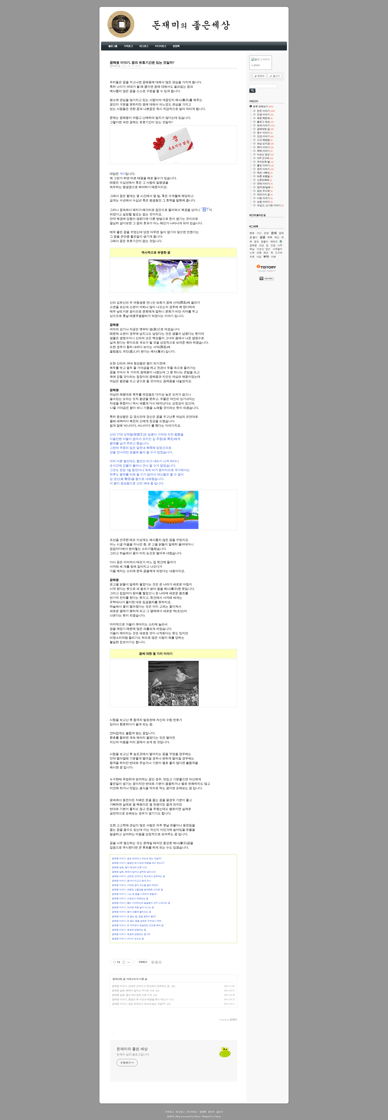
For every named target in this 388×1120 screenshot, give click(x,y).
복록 (269, 237)
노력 (252, 252)
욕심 (252, 249)
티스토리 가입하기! (266, 271)
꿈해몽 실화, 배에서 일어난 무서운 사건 (133, 990)
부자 (266, 256)
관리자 (211, 1112)
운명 (266, 233)
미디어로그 (160, 46)
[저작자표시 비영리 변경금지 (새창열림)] (156, 962)
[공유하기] (123, 962)
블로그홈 (112, 46)
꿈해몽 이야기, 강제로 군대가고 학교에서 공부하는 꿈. (141, 986)
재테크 (273, 241)
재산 (276, 237)
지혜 (273, 256)
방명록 (176, 46)
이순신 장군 (263, 249)
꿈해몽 (253, 245)
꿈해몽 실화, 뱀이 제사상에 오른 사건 (132, 995)
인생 (273, 245)
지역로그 (128, 46)
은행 (259, 252)
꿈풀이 (264, 241)
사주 (279, 245)
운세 (274, 233)
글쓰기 (219, 1112)
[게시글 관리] (128, 962)
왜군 (266, 252)
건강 (261, 245)
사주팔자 (277, 249)
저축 (252, 256)
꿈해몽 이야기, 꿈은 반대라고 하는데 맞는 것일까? (139, 1003)
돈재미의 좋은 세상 (115, 28)
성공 (262, 237)
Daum (197, 1116)
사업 (258, 256)
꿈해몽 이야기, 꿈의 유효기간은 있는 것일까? (142, 62)
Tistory (217, 1116)
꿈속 (256, 241)
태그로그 (143, 46)
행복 (252, 233)
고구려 (278, 252)
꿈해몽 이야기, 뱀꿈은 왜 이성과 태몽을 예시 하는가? (140, 999)
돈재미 (170, 1116)
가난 (259, 233)
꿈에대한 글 (115, 66)
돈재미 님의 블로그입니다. (133, 1054)
